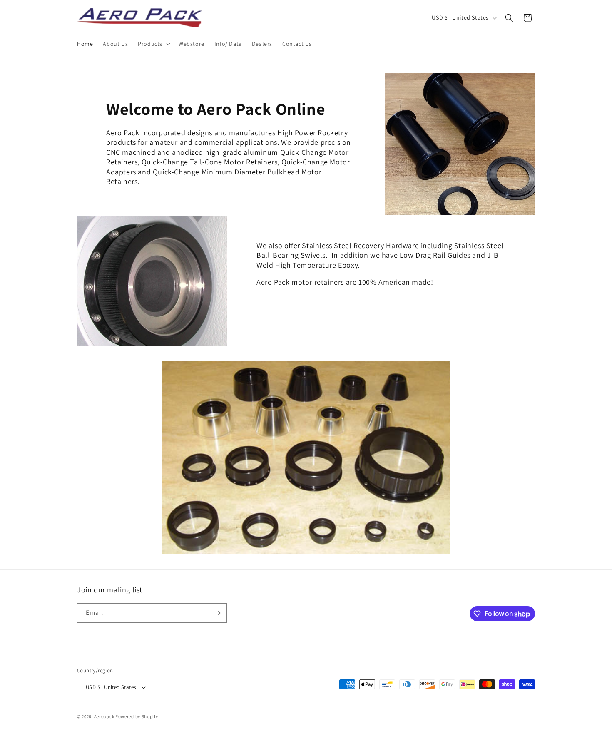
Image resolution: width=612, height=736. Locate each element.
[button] (153, 43)
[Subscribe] (217, 613)
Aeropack (104, 716)
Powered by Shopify (136, 716)
